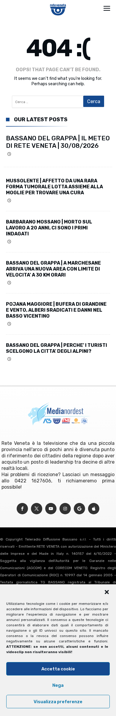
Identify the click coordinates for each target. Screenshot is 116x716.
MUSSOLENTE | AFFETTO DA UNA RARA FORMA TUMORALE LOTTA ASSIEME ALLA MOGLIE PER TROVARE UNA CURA (54, 186)
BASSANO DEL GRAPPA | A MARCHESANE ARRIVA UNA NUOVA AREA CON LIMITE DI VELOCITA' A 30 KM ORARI (53, 269)
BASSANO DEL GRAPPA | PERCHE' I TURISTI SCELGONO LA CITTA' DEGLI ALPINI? (56, 348)
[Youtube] (51, 509)
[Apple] (93, 509)
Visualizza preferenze (58, 701)
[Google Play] (79, 509)
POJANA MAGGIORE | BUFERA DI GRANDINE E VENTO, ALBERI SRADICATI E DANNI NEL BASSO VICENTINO (56, 310)
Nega (58, 685)
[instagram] (65, 509)
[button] (107, 592)
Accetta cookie (58, 669)
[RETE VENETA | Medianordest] (58, 3)
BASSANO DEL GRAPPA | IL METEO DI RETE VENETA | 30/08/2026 (58, 141)
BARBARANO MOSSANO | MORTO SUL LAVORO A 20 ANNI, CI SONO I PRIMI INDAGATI (49, 228)
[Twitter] (36, 509)
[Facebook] (22, 509)
